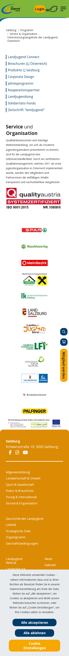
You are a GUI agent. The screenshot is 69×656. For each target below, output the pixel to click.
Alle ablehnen (35, 633)
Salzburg (11, 30)
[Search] (64, 331)
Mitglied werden (64, 365)
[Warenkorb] (64, 342)
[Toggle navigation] (52, 9)
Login (39, 9)
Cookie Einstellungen (34, 645)
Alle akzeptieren (34, 622)
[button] (63, 9)
